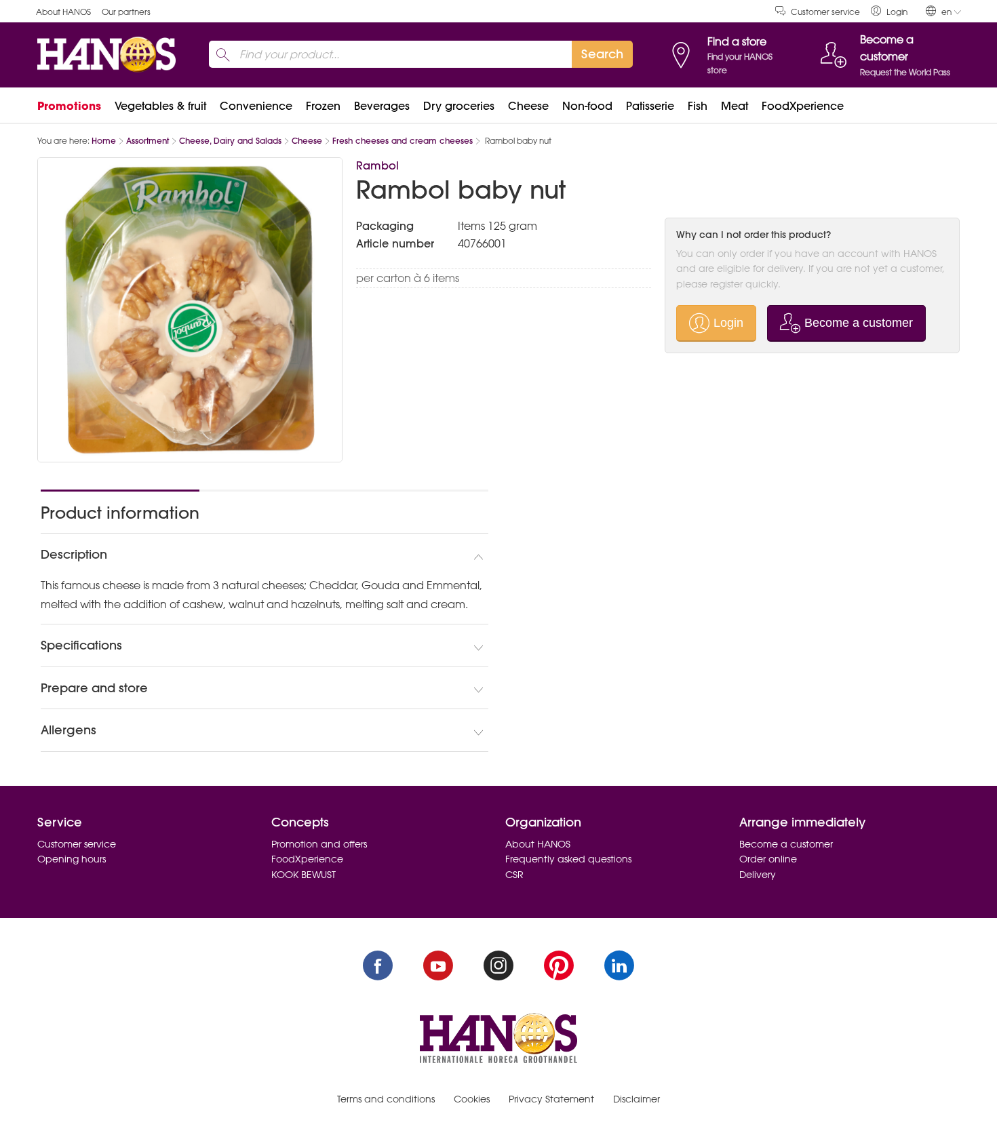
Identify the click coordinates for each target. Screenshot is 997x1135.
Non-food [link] (587, 105)
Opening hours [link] (71, 859)
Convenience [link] (256, 105)
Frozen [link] (323, 105)
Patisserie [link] (650, 105)
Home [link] (104, 140)
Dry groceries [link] (458, 105)
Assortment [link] (147, 140)
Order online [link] (768, 859)
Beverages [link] (382, 105)
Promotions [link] (69, 105)
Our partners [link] (126, 12)
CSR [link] (514, 874)
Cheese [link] (528, 105)
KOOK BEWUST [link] (303, 874)
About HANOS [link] (63, 12)
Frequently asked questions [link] (568, 859)
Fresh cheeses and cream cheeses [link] (402, 140)
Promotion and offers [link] (319, 844)
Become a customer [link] (786, 844)
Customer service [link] (825, 12)
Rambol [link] (377, 165)
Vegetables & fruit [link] (160, 105)
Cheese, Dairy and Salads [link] (230, 140)
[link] (889, 11)
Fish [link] (697, 105)
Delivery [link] (757, 874)
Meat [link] (734, 105)
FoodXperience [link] (803, 105)
